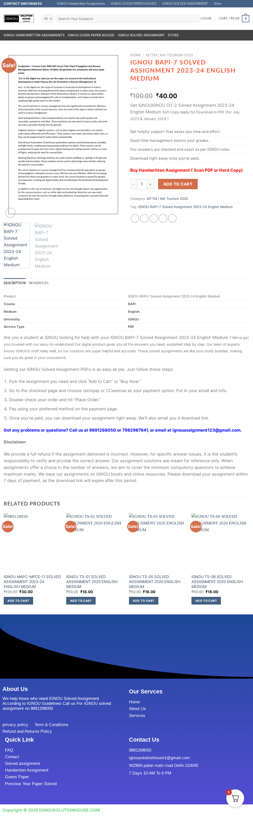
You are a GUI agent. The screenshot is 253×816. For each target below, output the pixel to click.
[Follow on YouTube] (247, 3)
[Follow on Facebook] (227, 3)
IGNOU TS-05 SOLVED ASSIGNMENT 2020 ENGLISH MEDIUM (154, 581)
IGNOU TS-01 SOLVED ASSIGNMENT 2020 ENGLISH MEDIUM (92, 581)
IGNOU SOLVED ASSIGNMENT (185, 3)
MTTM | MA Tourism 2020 (169, 55)
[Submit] (195, 18)
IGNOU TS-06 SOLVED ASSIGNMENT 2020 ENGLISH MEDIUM (217, 581)
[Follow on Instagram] (231, 3)
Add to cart (177, 184)
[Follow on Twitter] (236, 3)
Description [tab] (15, 283)
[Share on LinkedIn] (172, 218)
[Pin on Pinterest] (163, 218)
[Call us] (242, 3)
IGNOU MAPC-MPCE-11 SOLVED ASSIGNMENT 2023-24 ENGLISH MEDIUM (32, 581)
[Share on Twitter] (144, 218)
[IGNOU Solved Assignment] (19, 19)
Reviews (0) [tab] (38, 283)
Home (135, 55)
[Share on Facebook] (135, 218)
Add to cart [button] (18, 601)
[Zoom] (10, 213)
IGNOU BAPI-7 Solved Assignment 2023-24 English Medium (185, 207)
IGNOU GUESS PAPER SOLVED (134, 3)
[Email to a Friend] (153, 218)
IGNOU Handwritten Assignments (81, 3)
